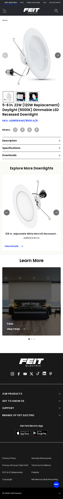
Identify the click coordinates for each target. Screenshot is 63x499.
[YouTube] (25, 374)
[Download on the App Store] (23, 433)
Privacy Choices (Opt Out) (15, 465)
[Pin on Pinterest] (36, 130)
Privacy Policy (9, 458)
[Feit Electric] (31, 11)
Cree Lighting (33, 2)
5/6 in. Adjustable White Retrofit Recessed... (32, 233)
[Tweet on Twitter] (29, 130)
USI (44, 2)
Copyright (7, 479)
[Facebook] (18, 374)
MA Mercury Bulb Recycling (44, 479)
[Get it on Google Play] (40, 433)
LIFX (22, 2)
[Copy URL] (15, 130)
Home (4, 20)
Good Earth (55, 2)
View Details (12, 246)
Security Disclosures (41, 458)
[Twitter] (31, 374)
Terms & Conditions (41, 465)
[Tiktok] (38, 374)
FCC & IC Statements (12, 472)
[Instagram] (12, 374)
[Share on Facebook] (22, 130)
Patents (35, 472)
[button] (5, 10)
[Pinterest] (50, 374)
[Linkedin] (44, 374)
